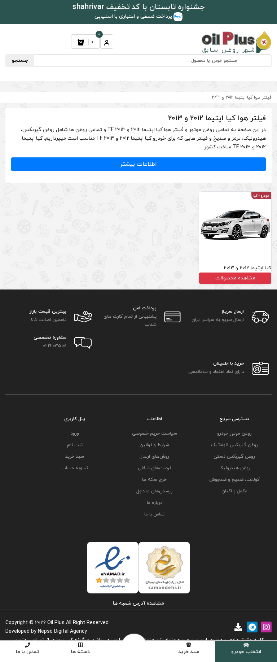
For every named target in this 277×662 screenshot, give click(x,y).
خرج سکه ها (154, 479)
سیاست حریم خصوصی (154, 433)
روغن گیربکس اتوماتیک (234, 445)
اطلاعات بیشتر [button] (138, 164)
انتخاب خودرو (246, 651)
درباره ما (154, 503)
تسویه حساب (74, 468)
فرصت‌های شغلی (154, 468)
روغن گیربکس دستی (234, 456)
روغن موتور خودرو (234, 433)
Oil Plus (56, 622)
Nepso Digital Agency (62, 631)
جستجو (20, 60)
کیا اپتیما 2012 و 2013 (247, 268)
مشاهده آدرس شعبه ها (138, 603)
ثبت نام (75, 445)
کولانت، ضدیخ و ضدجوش (234, 479)
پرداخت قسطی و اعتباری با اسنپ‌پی (133, 16)
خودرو (265, 196)
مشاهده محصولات (235, 278)
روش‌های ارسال (154, 456)
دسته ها (80, 651)
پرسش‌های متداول (154, 491)
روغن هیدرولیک (234, 468)
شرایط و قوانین (154, 445)
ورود (75, 433)
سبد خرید (188, 651)
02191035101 (54, 346)
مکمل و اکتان (234, 491)
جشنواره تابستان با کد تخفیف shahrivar (139, 7)
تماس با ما (27, 651)
